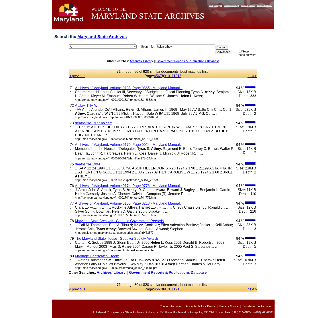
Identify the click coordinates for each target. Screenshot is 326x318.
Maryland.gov (215, 5)
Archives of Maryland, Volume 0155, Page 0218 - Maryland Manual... (129, 203)
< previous (77, 76)
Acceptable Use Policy (200, 306)
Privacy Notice (228, 306)
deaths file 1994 (87, 164)
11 (171, 76)
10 (168, 76)
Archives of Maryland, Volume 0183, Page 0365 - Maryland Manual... (129, 88)
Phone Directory (231, 5)
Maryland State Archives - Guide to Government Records (119, 221)
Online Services (264, 5)
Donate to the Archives (257, 306)
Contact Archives (171, 306)
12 (175, 76)
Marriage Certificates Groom (97, 256)
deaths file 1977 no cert (93, 123)
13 (179, 76)
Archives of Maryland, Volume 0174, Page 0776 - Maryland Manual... (129, 186)
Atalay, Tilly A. (86, 105)
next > (252, 76)
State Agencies (248, 5)
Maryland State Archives (102, 36)
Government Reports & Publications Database (188, 61)
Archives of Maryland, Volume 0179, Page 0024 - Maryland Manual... (129, 145)
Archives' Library (141, 61)
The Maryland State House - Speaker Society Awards (117, 238)
